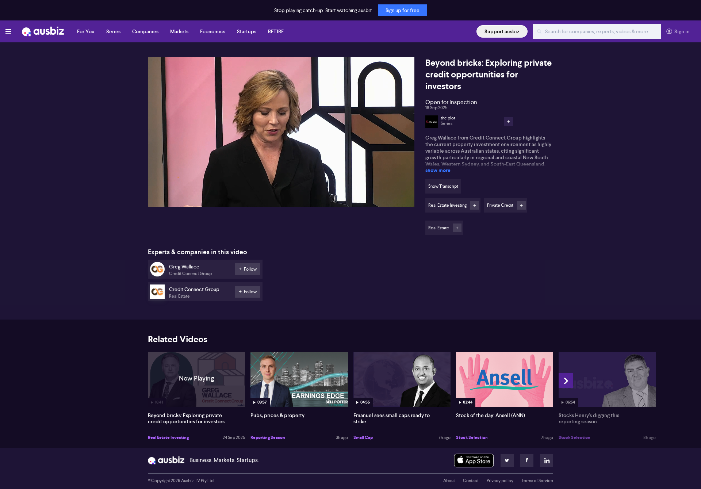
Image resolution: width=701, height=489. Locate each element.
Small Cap (363, 437)
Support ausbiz (502, 31)
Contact (471, 481)
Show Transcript (443, 186)
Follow (474, 205)
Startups (246, 31)
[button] (283, 134)
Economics (212, 31)
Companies (145, 31)
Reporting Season (267, 437)
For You (86, 31)
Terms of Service (537, 481)
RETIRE (276, 31)
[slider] (281, 180)
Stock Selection (472, 437)
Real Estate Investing (168, 437)
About (449, 481)
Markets (179, 31)
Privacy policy (500, 481)
